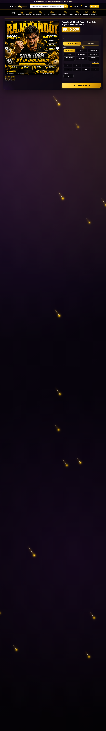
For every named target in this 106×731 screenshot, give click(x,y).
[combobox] (47, 6)
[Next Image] (56, 48)
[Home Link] (21, 6)
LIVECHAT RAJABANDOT (81, 85)
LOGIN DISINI (90, 43)
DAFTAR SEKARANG (72, 43)
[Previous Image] (8, 48)
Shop (11, 6)
